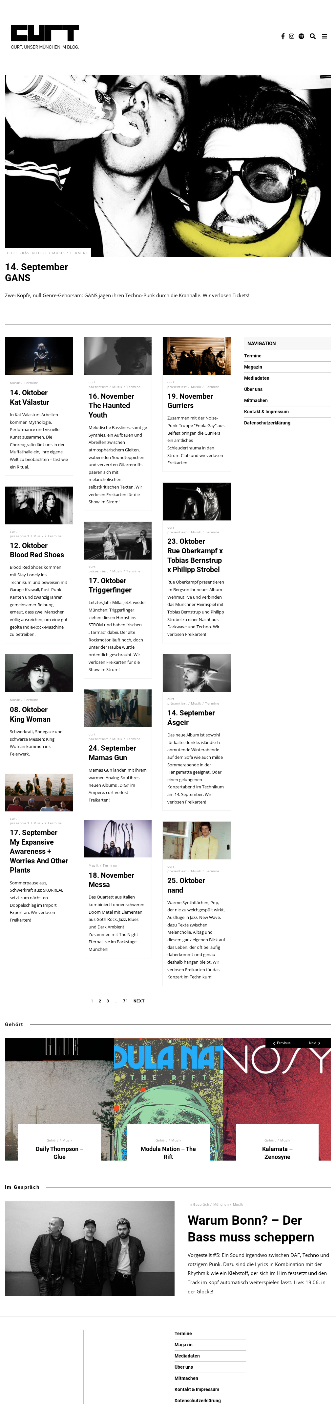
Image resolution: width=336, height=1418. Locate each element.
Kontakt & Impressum (266, 411)
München (221, 1204)
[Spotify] (301, 36)
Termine (79, 253)
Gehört (14, 1024)
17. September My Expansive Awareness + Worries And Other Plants (39, 851)
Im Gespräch (22, 1187)
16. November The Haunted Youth (111, 405)
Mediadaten (256, 378)
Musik (58, 253)
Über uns (253, 389)
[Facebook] (283, 36)
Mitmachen (256, 400)
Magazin (253, 367)
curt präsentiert (27, 253)
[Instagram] (291, 36)
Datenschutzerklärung (267, 422)
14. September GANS (36, 272)
